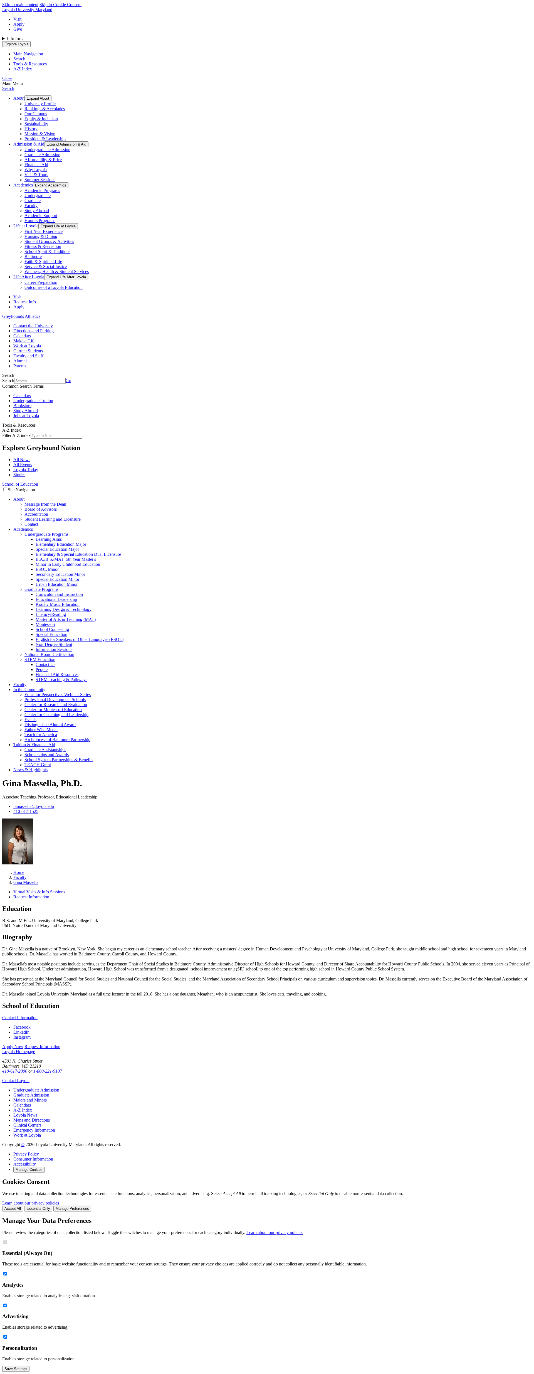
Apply (18, 24)
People (42, 669)
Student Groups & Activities (49, 241)
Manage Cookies (29, 1169)
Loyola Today (25, 469)
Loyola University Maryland (27, 9)
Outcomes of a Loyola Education (53, 287)
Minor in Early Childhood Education (68, 564)
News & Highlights (30, 769)
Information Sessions (54, 649)
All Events (22, 464)
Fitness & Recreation (42, 246)
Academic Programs (42, 190)
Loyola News (25, 1115)
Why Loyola (35, 169)
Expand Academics (50, 185)
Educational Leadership (56, 599)
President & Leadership (45, 138)
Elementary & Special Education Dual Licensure (78, 554)
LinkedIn (21, 1032)
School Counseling (52, 629)
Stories (19, 474)
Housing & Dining (40, 236)
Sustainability (36, 123)
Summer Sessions (39, 179)
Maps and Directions (31, 1120)
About (18, 98)
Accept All (12, 1208)
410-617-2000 (14, 1071)
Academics (23, 185)
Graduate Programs (41, 589)
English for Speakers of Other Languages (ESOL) (79, 639)
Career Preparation (40, 282)
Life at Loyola (25, 225)
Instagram (22, 1037)
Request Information (31, 896)
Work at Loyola (27, 345)
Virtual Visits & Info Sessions (39, 891)
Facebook (22, 1027)
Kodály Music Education (58, 604)
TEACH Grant (37, 764)
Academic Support (40, 215)
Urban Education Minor (57, 584)
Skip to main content (20, 4)
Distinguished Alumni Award (50, 724)
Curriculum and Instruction (59, 594)
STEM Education (39, 659)
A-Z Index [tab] (22, 69)
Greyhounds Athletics (21, 316)
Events (30, 719)
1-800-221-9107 (47, 1071)
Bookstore (22, 405)
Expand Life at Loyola (58, 226)
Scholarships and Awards (46, 754)
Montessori (45, 624)
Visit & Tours (36, 174)
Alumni (20, 360)
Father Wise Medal (41, 729)
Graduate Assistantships (45, 749)
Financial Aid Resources (57, 674)
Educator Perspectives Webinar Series (57, 694)
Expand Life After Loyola (66, 277)
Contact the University (33, 325)
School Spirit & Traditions (47, 251)
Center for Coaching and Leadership (56, 714)
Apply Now (12, 1046)
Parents (19, 365)
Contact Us (45, 664)
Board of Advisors (40, 509)
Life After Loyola (28, 276)
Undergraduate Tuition (33, 400)
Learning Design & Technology (64, 609)
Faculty (31, 205)
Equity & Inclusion (41, 118)
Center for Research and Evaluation (55, 704)
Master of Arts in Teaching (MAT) (66, 619)
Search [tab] (19, 58)
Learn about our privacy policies (30, 1203)
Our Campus (35, 113)
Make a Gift (23, 340)
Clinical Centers (27, 1125)
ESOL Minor (47, 569)
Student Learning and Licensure (52, 519)
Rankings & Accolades (44, 108)
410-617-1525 (25, 811)
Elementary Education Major (61, 544)
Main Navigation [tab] (28, 53)
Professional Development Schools (55, 699)
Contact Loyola (15, 1080)
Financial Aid (36, 164)
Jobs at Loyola (26, 415)
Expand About (38, 98)
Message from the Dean (45, 504)
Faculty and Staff (28, 355)
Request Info (24, 301)
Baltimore (33, 256)
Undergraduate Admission (47, 149)
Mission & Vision (39, 133)
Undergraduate (37, 195)
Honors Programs (39, 220)
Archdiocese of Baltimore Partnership (57, 739)
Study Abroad (36, 210)
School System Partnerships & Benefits (58, 759)
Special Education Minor (57, 579)
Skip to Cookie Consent (60, 4)
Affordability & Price (43, 159)
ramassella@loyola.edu (33, 806)
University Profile (40, 103)
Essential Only (38, 1208)
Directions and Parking (33, 330)
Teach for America (40, 734)
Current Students (28, 350)
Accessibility (24, 1164)
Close (7, 78)
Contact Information (20, 1017)
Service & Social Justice (45, 266)
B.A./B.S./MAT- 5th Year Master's (66, 559)
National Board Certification (49, 654)
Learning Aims (49, 539)
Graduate (32, 200)
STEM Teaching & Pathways (61, 679)
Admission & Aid (28, 144)
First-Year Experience (43, 231)
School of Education (20, 484)
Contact (31, 524)
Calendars (22, 335)
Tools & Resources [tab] (30, 64)
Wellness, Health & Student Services (56, 271)
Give (17, 29)
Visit (17, 19)
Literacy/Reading (51, 614)
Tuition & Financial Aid (34, 744)
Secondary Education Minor (60, 574)
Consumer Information (33, 1159)
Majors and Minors (30, 1100)
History (31, 128)
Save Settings (15, 1369)
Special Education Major (57, 549)
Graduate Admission (42, 154)
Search (8, 88)
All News (21, 459)
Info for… (16, 38)
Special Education (51, 634)
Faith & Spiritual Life (43, 261)
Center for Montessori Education (53, 709)
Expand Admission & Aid (66, 144)
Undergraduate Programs (46, 534)
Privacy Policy (26, 1154)
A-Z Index (22, 1110)
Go (68, 380)
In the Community (29, 689)
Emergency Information (34, 1130)
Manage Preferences (72, 1208)
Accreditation (36, 514)
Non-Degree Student (54, 644)
